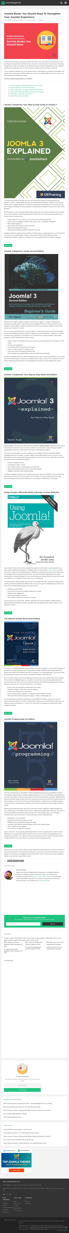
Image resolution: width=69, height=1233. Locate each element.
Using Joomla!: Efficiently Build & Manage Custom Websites (27, 91)
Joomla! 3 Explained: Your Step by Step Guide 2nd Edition (26, 89)
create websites (52, 570)
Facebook (42, 880)
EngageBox (64, 1230)
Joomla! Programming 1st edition (19, 96)
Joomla (10, 861)
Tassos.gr (27, 1201)
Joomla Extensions (8, 1207)
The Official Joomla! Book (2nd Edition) (21, 93)
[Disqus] (34, 985)
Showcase (6, 1212)
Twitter (48, 880)
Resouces (15, 861)
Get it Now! (8, 245)
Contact (16, 1206)
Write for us (17, 1203)
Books (21, 861)
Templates (6, 1210)
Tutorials (5, 1203)
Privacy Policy (18, 1208)
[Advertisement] (34, 899)
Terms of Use (17, 1210)
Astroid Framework (37, 876)
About (15, 1201)
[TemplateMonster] (16, 1160)
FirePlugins (28, 1203)
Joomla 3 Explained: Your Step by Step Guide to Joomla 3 (26, 85)
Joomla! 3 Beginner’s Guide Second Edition (22, 87)
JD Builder (48, 876)
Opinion (41, 20)
